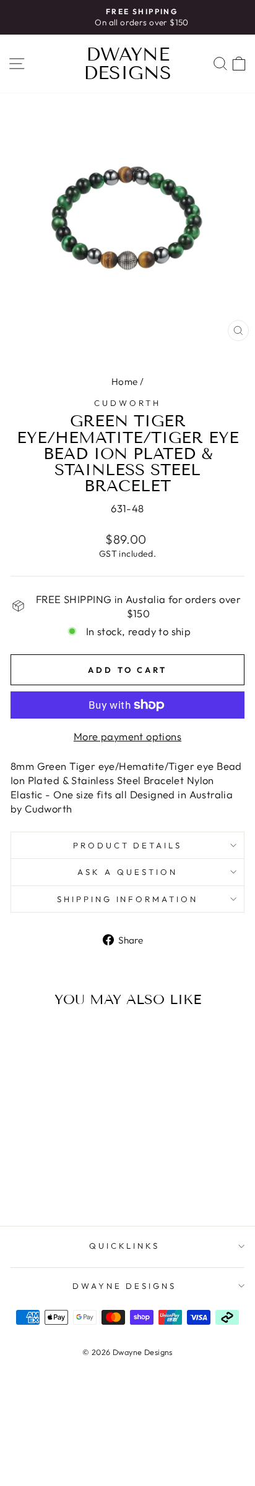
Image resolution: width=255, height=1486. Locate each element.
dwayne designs (124, 1286)
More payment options (127, 736)
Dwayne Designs (127, 63)
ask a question (127, 872)
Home (124, 381)
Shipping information (128, 899)
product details (128, 845)
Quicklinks (124, 1246)
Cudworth (127, 403)
